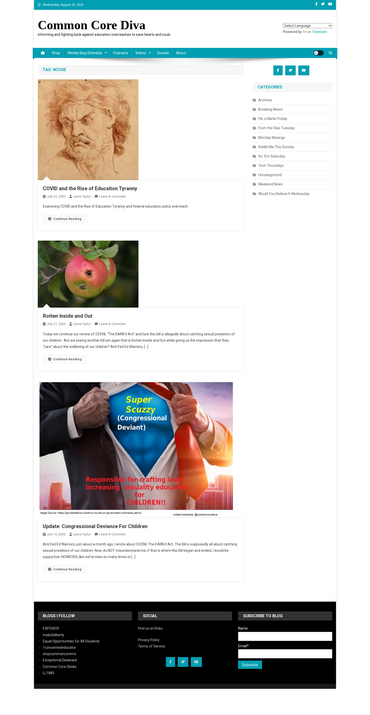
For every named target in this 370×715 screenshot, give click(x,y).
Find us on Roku (150, 628)
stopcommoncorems (59, 654)
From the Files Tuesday (276, 128)
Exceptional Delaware (60, 660)
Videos (140, 53)
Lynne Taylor (82, 196)
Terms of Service (151, 646)
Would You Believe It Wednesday (284, 194)
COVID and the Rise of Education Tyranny (90, 188)
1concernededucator (59, 647)
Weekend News (270, 184)
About (181, 53)
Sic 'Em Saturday (271, 156)
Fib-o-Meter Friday (272, 119)
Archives (265, 100)
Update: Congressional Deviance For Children (95, 526)
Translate (319, 32)
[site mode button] (319, 52)
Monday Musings (271, 138)
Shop (56, 53)
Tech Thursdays (271, 166)
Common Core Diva (91, 25)
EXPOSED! (51, 628)
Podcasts (120, 53)
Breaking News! (270, 109)
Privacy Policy (149, 640)
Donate (163, 53)
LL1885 (48, 673)
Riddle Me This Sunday (276, 147)
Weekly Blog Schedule (84, 53)
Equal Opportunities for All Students (71, 641)
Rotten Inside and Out (67, 316)
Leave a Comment (112, 196)
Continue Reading (67, 219)
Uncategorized (270, 175)
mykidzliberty (53, 635)
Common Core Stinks (60, 667)
